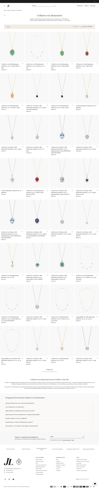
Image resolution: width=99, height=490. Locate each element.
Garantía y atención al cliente (82, 461)
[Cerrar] (94, 1)
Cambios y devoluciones (41, 465)
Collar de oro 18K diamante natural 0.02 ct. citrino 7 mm (10, 106)
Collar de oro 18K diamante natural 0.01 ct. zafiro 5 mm (60, 106)
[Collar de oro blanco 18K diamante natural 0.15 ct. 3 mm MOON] (37, 341)
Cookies (72, 440)
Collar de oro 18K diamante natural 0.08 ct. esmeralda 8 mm (60, 66)
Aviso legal (78, 463)
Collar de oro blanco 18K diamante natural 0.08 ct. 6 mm (61, 233)
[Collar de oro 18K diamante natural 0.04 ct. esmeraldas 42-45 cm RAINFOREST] (12, 299)
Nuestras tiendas (59, 463)
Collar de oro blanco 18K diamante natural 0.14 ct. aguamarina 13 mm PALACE (60, 192)
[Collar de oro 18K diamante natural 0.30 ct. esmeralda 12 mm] (12, 47)
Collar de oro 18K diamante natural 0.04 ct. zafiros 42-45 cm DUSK (60, 319)
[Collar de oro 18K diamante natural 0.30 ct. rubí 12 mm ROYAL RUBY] (37, 173)
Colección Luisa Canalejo (41, 470)
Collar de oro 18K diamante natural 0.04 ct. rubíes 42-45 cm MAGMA (86, 277)
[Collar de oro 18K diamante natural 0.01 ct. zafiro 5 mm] (62, 88)
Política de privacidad (66, 440)
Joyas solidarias (39, 472)
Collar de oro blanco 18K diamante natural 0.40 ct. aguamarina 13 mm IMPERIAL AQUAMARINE (61, 150)
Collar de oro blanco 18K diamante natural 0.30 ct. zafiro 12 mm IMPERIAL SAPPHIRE (36, 234)
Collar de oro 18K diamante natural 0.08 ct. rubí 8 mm (84, 65)
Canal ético (78, 468)
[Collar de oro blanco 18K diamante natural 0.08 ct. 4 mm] (12, 130)
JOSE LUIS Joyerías (12, 486)
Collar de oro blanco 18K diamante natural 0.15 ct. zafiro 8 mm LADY (86, 192)
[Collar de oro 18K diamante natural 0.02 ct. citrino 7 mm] (12, 88)
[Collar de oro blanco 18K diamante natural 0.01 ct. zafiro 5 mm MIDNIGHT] (37, 88)
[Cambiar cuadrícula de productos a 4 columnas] (8, 27)
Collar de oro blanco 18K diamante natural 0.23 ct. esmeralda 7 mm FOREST (34, 277)
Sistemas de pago (39, 461)
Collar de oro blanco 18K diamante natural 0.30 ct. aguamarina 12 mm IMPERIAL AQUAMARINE (11, 235)
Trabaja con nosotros (60, 465)
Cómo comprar (39, 459)
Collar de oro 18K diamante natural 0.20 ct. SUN (10, 276)
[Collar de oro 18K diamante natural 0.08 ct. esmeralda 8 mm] (62, 47)
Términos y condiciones (81, 470)
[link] (49, 369)
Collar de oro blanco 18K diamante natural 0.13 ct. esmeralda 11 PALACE (59, 277)
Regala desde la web (40, 466)
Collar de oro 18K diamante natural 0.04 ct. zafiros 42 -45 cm (35, 66)
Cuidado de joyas (39, 474)
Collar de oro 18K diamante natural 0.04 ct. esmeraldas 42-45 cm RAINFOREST (11, 319)
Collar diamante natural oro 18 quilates (86, 106)
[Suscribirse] (83, 436)
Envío (37, 463)
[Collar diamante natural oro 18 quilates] (12, 173)
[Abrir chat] (95, 484)
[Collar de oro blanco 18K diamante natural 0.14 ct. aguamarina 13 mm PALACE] (62, 173)
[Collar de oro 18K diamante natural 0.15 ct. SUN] (62, 341)
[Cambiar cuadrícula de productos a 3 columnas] (6, 27)
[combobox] (80, 479)
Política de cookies (80, 466)
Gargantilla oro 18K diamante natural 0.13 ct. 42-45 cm (85, 318)
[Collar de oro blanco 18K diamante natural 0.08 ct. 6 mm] (62, 215)
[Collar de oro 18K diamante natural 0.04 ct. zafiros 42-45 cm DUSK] (62, 299)
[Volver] (5, 15)
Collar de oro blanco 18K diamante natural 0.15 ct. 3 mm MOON (36, 360)
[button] (5, 5)
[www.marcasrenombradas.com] (19, 461)
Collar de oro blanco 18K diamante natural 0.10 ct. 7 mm (36, 318)
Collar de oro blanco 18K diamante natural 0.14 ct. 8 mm (86, 148)
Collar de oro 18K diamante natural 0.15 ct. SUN (60, 359)
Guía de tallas (39, 468)
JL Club (57, 468)
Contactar (58, 470)
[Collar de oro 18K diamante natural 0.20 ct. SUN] (12, 258)
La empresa (58, 466)
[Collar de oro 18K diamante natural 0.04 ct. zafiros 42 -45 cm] (37, 47)
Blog (57, 459)
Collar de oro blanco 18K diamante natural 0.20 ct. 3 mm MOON (86, 234)
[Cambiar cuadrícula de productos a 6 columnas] (10, 27)
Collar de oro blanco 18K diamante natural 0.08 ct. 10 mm (35, 149)
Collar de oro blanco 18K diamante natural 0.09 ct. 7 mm (86, 359)
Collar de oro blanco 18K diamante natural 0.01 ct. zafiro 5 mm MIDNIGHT (36, 107)
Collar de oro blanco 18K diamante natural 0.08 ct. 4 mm (11, 148)
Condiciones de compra (81, 459)
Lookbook (58, 461)
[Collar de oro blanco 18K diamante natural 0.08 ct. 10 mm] (37, 130)
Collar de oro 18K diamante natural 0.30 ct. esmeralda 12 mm (10, 66)
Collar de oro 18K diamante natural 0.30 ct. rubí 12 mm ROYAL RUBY (35, 192)
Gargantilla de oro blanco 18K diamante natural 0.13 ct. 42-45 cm (11, 360)
